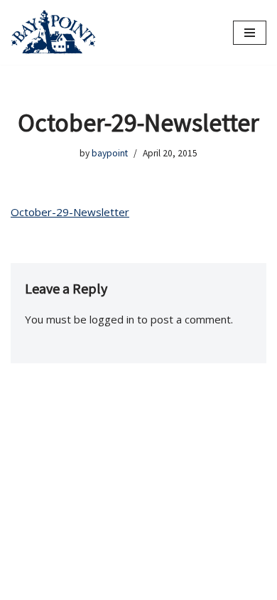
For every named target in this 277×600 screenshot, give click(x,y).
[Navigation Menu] (249, 33)
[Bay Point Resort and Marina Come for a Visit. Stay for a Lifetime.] (53, 32)
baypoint (110, 153)
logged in (111, 319)
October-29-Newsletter (70, 212)
